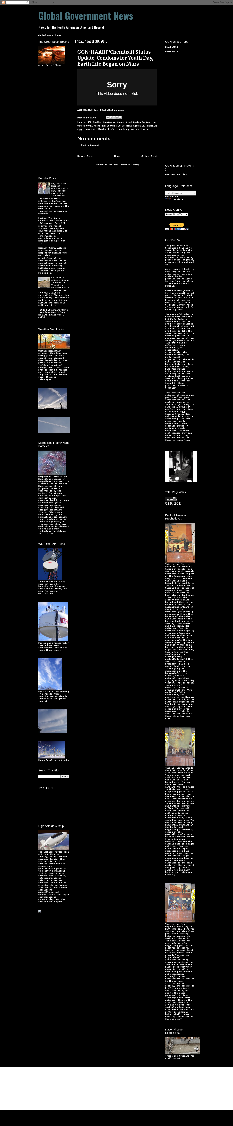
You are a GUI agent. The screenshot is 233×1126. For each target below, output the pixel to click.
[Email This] (108, 117)
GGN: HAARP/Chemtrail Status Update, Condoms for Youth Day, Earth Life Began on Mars (115, 58)
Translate (177, 199)
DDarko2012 (171, 52)
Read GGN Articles (176, 174)
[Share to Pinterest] (120, 117)
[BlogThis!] (111, 117)
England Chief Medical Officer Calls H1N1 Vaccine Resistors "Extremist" (59, 190)
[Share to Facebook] (117, 117)
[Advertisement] (51, 121)
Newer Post (85, 156)
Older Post (149, 156)
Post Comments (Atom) (126, 165)
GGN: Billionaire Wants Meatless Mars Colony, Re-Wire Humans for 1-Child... (53, 314)
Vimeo (121, 110)
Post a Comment (90, 145)
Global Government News (85, 15)
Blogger (141, 1103)
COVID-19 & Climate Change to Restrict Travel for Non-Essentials (60, 283)
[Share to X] (114, 117)
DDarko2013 (106, 110)
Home (117, 156)
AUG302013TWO (85, 110)
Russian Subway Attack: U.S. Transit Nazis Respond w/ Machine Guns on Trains (53, 252)
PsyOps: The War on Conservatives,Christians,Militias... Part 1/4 (53, 220)
